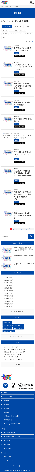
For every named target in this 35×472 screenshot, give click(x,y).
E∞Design (7, 448)
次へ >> (31, 229)
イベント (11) (8, 354)
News (16, 53)
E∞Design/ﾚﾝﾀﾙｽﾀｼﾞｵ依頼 (12, 424)
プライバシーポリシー (11, 466)
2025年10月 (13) (8, 304)
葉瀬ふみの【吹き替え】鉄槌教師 (22, 103)
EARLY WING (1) (9, 331)
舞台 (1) (20, 359)
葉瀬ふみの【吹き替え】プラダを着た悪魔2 (23, 215)
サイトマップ (25, 466)
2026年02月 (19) (9, 293)
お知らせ (5, 30)
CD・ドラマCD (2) (9, 359)
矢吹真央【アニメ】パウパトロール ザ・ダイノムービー (23, 66)
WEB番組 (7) (18, 354)
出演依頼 (7, 412)
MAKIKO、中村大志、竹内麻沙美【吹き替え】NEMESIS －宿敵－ (23, 174)
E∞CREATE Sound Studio (12, 436)
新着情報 (7, 408)
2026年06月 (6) (8, 283)
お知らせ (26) (8, 352)
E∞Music (7, 440)
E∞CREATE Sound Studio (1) (13, 325)
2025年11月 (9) (8, 301)
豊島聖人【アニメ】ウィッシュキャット (22, 49)
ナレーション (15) (20, 352)
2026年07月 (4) (8, 280)
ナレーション (13, 30)
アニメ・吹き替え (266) (11, 347)
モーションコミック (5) (11, 357)
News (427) (7, 322)
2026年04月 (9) (8, 288)
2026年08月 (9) (8, 277)
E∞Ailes (7, 444)
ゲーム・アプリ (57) (10, 349)
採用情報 (7, 404)
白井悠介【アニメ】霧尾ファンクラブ (22, 136)
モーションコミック (16, 34)
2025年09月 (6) (8, 306)
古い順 (32, 41)
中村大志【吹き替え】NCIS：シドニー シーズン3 (23, 154)
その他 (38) (21, 349)
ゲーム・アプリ (18, 26)
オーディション (8, 461)
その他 (27, 26)
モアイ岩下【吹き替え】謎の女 (23, 120)
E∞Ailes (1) (7, 328)
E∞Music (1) (18, 328)
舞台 (4, 37)
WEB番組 (5, 34)
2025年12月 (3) (8, 298)
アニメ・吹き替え (7, 26)
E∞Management (9, 432)
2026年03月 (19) (9, 291)
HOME (6, 393)
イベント (22, 30)
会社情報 (7, 400)
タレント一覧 (8, 396)
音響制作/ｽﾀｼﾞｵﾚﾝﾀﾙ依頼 (11, 416)
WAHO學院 (7, 457)
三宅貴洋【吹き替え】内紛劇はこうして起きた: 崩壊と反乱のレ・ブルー (23, 195)
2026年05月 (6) (8, 285)
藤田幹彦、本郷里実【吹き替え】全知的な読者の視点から (23, 85)
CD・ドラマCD (28, 34)
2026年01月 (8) (8, 296)
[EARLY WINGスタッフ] (5, 385)
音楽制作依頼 (8, 420)
